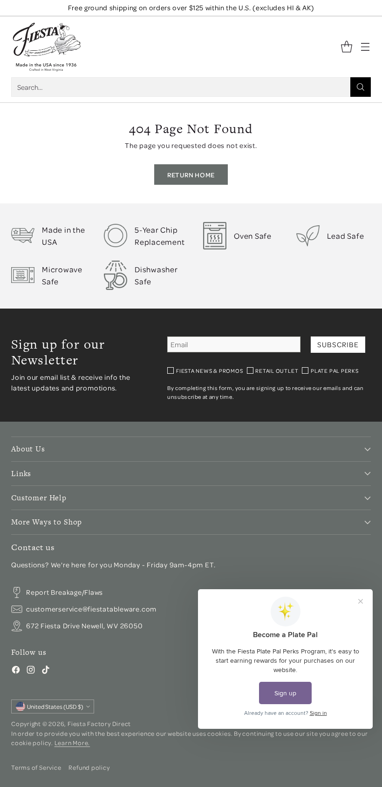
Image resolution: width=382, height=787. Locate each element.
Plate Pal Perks (335, 370)
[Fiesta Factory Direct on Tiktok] (45, 671)
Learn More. (72, 743)
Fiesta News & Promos (209, 370)
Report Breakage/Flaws (64, 592)
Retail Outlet (276, 370)
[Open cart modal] (346, 46)
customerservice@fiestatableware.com (91, 608)
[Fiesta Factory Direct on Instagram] (30, 671)
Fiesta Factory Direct (99, 723)
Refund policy (88, 767)
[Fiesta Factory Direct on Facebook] (15, 671)
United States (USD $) (55, 706)
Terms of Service (36, 767)
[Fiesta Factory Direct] (46, 46)
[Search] (360, 87)
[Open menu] (365, 46)
